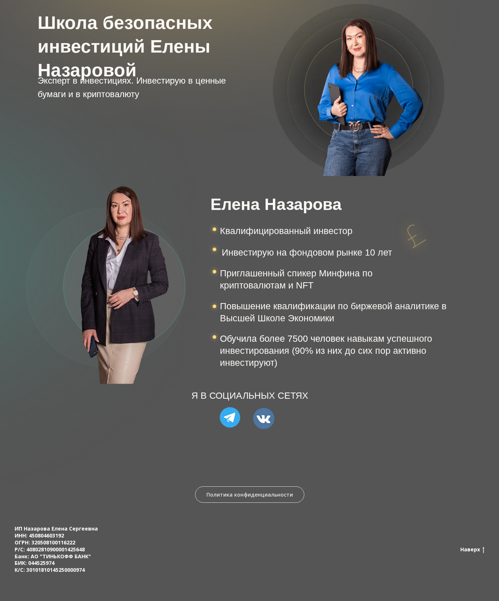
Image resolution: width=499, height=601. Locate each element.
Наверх (470, 549)
